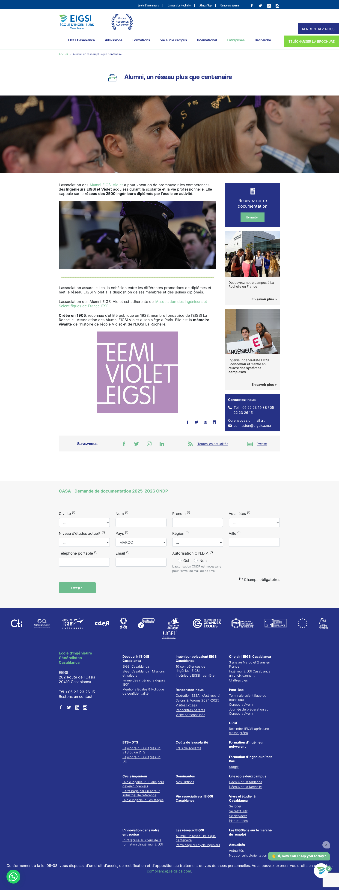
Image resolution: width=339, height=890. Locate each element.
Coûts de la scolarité (192, 742)
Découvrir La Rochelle (245, 787)
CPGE (233, 723)
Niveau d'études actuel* (82, 533)
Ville (235, 533)
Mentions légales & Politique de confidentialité (143, 691)
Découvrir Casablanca (245, 782)
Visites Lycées (186, 705)
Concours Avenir (229, 5)
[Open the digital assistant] (321, 870)
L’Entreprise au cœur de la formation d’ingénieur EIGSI (142, 842)
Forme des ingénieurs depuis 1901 (143, 682)
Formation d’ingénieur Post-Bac (251, 759)
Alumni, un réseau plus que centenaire (196, 838)
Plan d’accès (238, 821)
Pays (122, 533)
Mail (205, 422)
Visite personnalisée (190, 715)
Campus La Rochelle (179, 5)
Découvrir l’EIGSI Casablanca (135, 658)
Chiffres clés (238, 680)
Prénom (181, 513)
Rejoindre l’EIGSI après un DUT (141, 759)
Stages (234, 767)
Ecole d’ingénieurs (148, 5)
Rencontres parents (190, 710)
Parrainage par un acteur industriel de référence (141, 793)
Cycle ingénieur (134, 776)
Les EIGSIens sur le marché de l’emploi (250, 832)
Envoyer (77, 587)
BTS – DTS (130, 742)
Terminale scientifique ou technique (247, 697)
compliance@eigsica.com (169, 871)
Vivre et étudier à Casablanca (242, 798)
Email (122, 553)
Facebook (187, 422)
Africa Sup (205, 5)
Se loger (235, 806)
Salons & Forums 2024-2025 (197, 700)
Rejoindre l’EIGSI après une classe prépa (249, 731)
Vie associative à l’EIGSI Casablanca (194, 798)
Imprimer (214, 422)
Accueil (64, 54)
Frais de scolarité (188, 748)
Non (203, 560)
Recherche (263, 40)
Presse (262, 444)
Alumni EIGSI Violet (106, 184)
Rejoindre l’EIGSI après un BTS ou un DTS (141, 750)
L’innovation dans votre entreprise (140, 832)
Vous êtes (239, 513)
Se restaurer (238, 811)
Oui (186, 560)
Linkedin (162, 444)
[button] (13, 877)
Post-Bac (236, 690)
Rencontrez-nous (190, 690)
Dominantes (185, 776)
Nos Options (185, 782)
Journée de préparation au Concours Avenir (248, 711)
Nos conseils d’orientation (248, 855)
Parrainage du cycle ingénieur (198, 845)
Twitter (196, 422)
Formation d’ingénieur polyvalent (246, 744)
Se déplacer (238, 816)
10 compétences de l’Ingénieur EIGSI (190, 668)
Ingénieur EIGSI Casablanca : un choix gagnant (250, 673)
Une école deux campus (247, 776)
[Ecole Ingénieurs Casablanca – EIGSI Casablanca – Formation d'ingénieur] (76, 21)
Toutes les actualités (212, 444)
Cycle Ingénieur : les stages (143, 800)
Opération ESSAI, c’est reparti (198, 695)
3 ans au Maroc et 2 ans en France (249, 664)
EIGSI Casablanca (135, 666)
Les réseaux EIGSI (190, 830)
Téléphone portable (78, 553)
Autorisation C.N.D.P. (192, 553)
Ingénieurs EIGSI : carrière (195, 675)
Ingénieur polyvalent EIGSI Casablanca (196, 658)
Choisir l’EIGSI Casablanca (250, 656)
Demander (252, 217)
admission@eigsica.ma (252, 425)
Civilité (67, 513)
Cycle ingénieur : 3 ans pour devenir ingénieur (143, 784)
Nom (122, 513)
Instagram (149, 444)
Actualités (237, 845)
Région (180, 533)
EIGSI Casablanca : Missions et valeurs (143, 673)
